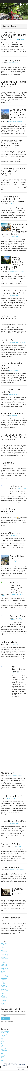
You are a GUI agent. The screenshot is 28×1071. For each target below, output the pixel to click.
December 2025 (4, 954)
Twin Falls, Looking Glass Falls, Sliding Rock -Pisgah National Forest (14, 437)
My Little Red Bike (14, 6)
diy (1, 1043)
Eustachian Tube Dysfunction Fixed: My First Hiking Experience (18, 115)
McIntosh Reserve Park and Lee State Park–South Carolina (12, 365)
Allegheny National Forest (14, 796)
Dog (14, 88)
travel (14, 846)
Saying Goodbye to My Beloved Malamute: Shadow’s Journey (12, 143)
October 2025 (4, 957)
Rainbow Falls (8, 463)
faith (2, 1046)
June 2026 (3, 946)
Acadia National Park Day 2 (17, 557)
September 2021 (4, 1000)
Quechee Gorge (18, 616)
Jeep (2, 1053)
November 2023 (4, 976)
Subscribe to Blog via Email (10, 1009)
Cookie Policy (4, 1065)
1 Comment (13, 203)
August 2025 (4, 960)
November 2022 (4, 989)
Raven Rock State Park (12, 413)
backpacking (9, 39)
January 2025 (4, 965)
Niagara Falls (7, 773)
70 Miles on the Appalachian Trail (9, 317)
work (2, 1060)
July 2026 (3, 944)
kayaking (16, 869)
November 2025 (4, 955)
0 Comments (22, 39)
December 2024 (4, 967)
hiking (18, 39)
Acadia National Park (14, 594)
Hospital (3, 1052)
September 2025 (4, 958)
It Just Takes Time (10, 867)
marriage (15, 147)
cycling (8, 62)
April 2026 (3, 949)
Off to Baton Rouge (18, 668)
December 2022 (4, 988)
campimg (14, 39)
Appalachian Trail (5, 1032)
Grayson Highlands (10, 917)
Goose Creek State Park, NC (10, 390)
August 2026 (4, 943)
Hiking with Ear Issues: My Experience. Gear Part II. (14, 291)
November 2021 (4, 999)
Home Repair (4, 1050)
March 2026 (3, 950)
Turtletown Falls (9, 642)
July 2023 (3, 982)
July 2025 (3, 961)
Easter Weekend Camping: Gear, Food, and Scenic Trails (14, 34)
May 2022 (3, 995)
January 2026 (4, 953)
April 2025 (3, 962)
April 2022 (3, 996)
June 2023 (3, 983)
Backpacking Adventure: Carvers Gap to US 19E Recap (13, 171)
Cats (2, 1038)
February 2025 (4, 964)
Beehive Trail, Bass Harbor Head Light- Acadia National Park (16, 587)
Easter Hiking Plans (10, 60)
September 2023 (4, 979)
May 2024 (3, 971)
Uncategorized (17, 342)
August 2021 (4, 1001)
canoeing (3, 1036)
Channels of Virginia (11, 844)
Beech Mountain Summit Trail (9, 510)
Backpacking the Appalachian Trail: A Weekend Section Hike (12, 199)
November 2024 (4, 968)
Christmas (3, 1039)
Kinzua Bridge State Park (13, 821)
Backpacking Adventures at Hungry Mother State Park (13, 84)
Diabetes (21, 671)
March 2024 (3, 974)
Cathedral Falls (17, 486)
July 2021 (3, 1003)
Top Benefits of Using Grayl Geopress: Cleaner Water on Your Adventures (14, 229)
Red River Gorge (9, 340)
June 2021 (3, 1004)
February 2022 (4, 997)
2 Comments (16, 295)
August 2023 (4, 981)
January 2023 (4, 986)
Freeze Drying (4, 1048)
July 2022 (3, 992)
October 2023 (4, 978)
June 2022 (3, 993)
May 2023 (3, 985)
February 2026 (4, 951)
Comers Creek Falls (10, 533)
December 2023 (4, 975)
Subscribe (5, 1018)
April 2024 (3, 972)
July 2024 (3, 969)
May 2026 (3, 947)
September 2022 (4, 990)
